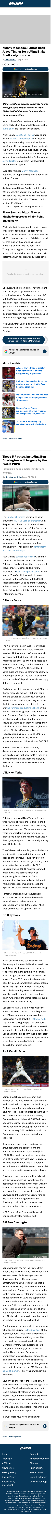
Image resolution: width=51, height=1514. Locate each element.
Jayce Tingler (9, 161)
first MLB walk (38, 1019)
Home (4, 438)
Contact (34, 1454)
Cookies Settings (38, 1481)
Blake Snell (8, 128)
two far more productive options (22, 708)
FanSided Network (39, 1458)
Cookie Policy (9, 1477)
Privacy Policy (9, 1472)
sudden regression (25, 556)
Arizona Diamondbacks (21, 138)
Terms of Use (36, 1472)
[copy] (17, 64)
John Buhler (10, 60)
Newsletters (8, 1468)
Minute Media (15, 1491)
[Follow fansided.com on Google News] (45, 351)
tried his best (33, 1330)
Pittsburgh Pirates (16, 517)
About (5, 1454)
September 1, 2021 (36, 206)
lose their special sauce (28, 571)
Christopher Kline (13, 477)
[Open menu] (3, 3)
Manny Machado (30, 171)
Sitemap (34, 1463)
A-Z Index (7, 1463)
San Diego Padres (25, 135)
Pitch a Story (36, 1468)
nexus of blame (10, 1371)
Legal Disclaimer (38, 1477)
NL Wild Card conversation (27, 520)
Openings (7, 1458)
